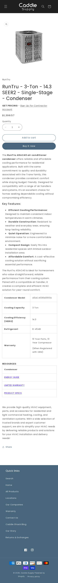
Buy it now (29, 146)
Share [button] (9, 447)
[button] (6, 6)
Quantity (6, 121)
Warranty (11, 511)
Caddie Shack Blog (16, 524)
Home (9, 485)
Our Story (11, 531)
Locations (11, 498)
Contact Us (12, 517)
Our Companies (14, 504)
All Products (12, 491)
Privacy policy (34, 576)
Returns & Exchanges (17, 537)
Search (9, 478)
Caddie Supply (27, 573)
